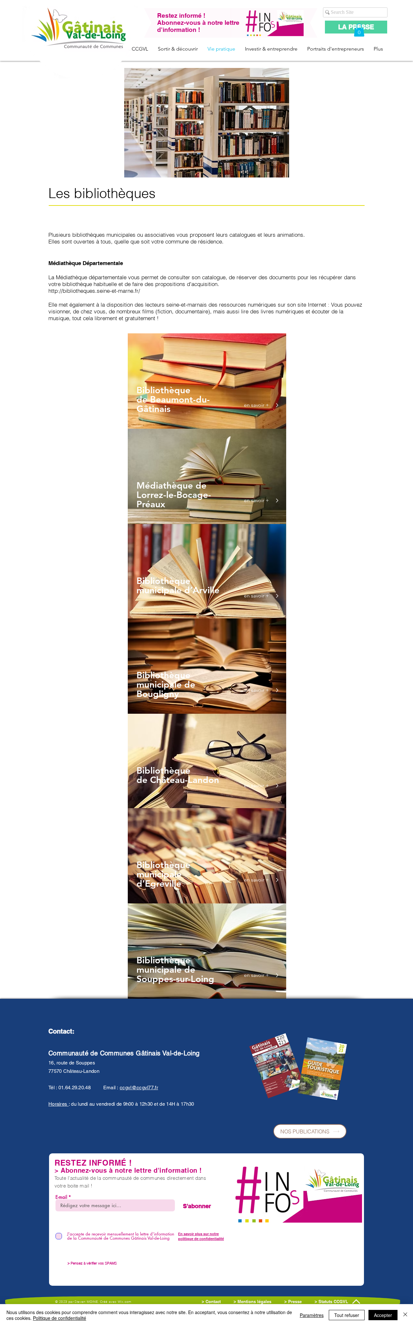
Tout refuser (346, 1315)
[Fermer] (405, 1315)
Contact (214, 1301)
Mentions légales (255, 1301)
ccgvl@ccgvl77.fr (139, 1087)
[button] (359, 30)
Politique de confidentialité (59, 1318)
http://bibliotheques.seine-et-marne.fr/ (94, 290)
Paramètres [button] (312, 1315)
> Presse (293, 1301)
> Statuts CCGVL (331, 1301)
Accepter (383, 1315)
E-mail (61, 1197)
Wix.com (124, 1302)
